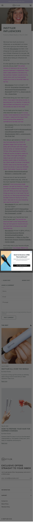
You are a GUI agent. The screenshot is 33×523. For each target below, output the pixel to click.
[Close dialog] (31, 251)
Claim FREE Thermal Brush (21, 265)
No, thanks (21, 267)
